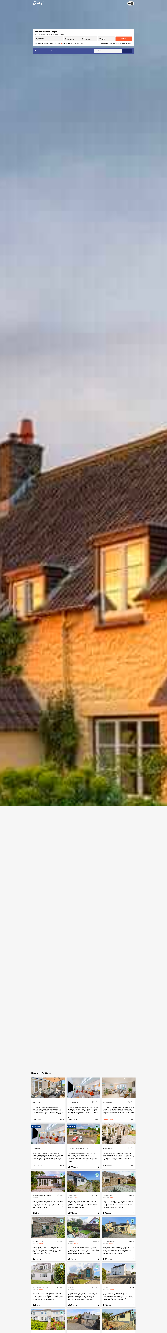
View (61, 1119)
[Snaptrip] (38, 3)
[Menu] (130, 3)
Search (123, 39)
